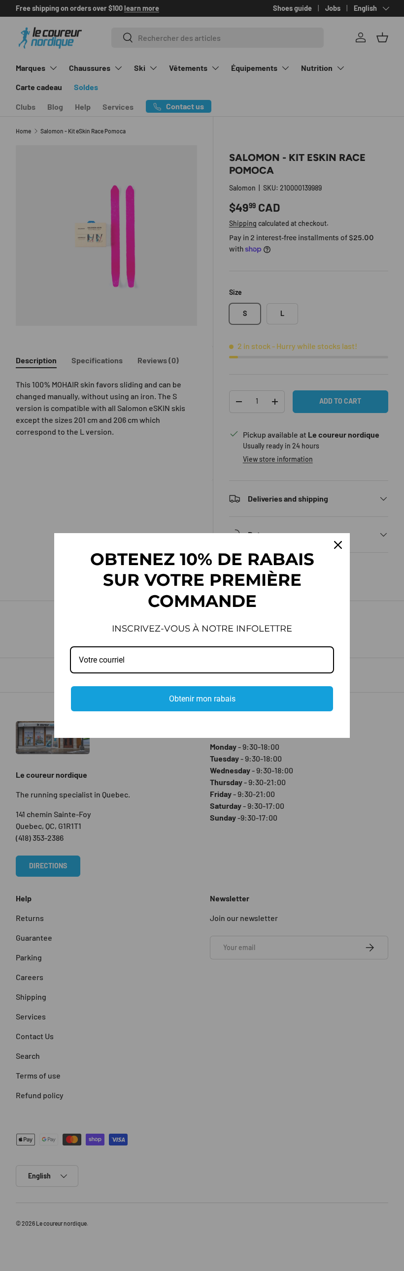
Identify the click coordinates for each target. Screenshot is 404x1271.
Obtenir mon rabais (202, 698)
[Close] (338, 545)
